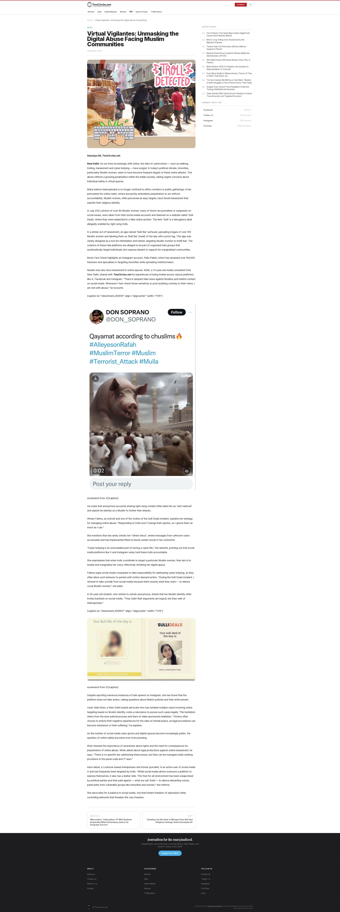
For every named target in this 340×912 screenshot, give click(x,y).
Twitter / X (205, 879)
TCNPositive (156, 12)
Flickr (203, 893)
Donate (241, 5)
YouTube (205, 888)
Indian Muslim (111, 12)
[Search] (250, 4)
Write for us (92, 883)
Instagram (205, 883)
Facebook (205, 874)
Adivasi (91, 12)
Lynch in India (142, 12)
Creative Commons (214, 906)
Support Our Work (170, 853)
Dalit (99, 12)
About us (91, 874)
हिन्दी (131, 12)
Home (89, 20)
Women (123, 12)
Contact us (91, 879)
